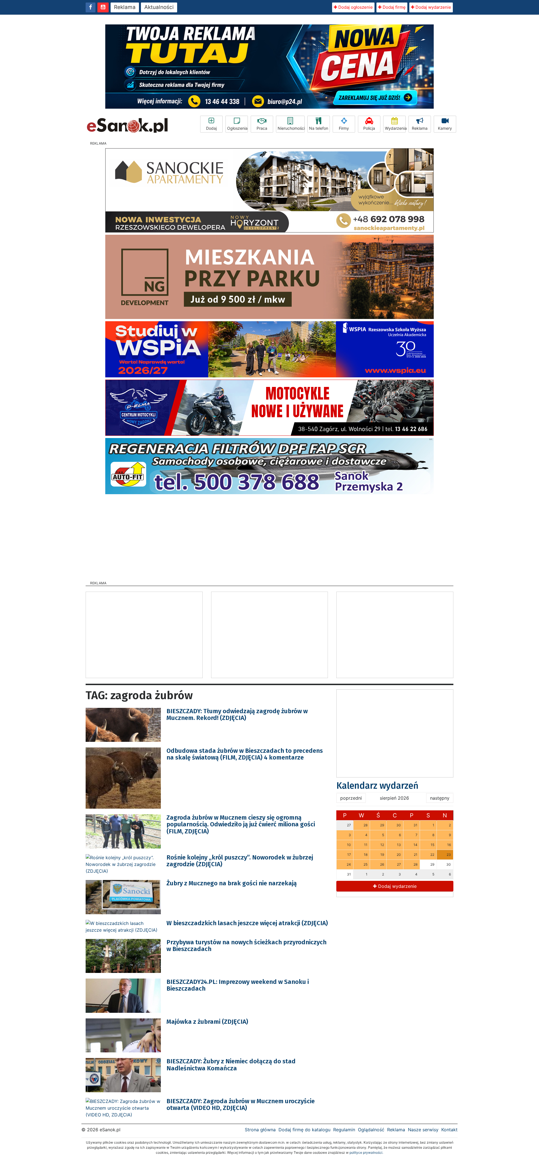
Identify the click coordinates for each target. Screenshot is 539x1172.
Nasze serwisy (423, 1129)
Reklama (125, 7)
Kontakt (449, 1129)
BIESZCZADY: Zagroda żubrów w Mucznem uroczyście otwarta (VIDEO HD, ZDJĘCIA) (240, 1104)
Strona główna (260, 1129)
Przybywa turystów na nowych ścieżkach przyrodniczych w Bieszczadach (246, 945)
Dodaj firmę (394, 7)
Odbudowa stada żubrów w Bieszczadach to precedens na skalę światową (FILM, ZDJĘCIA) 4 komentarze (244, 754)
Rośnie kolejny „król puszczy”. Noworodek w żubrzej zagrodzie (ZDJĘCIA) (239, 861)
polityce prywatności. (366, 1152)
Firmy (344, 128)
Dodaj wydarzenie (432, 7)
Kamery (445, 128)
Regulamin (344, 1129)
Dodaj (211, 128)
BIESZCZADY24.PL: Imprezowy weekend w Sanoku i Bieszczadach (237, 985)
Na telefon (318, 128)
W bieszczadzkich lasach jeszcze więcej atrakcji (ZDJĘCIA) (247, 923)
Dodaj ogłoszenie (355, 7)
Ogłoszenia (237, 128)
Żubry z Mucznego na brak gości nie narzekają (231, 883)
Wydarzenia (395, 128)
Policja (369, 128)
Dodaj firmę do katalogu (304, 1129)
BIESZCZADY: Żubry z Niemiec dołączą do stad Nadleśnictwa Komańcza (231, 1064)
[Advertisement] (269, 535)
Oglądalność (371, 1129)
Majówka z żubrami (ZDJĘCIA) (207, 1021)
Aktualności (159, 7)
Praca (262, 128)
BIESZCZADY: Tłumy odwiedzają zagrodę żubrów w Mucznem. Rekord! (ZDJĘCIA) (237, 714)
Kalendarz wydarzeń (377, 785)
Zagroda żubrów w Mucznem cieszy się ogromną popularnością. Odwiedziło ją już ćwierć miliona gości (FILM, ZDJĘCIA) (240, 824)
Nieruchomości (291, 128)
